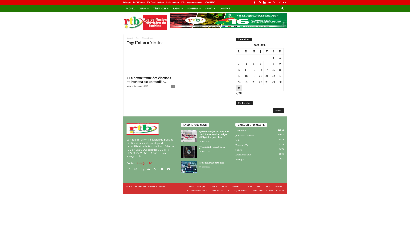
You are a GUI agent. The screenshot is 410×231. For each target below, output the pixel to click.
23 (280, 75)
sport (209, 8)
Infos (142, 8)
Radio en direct (172, 2)
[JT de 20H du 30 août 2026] (189, 152)
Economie (213, 186)
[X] (274, 2)
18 (246, 75)
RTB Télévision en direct (197, 190)
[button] (282, 8)
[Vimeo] (279, 2)
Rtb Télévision (139, 2)
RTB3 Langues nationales (191, 2)
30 (280, 82)
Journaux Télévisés (244, 135)
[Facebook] (255, 2)
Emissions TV (241, 145)
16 (280, 69)
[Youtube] (284, 2)
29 (273, 82)
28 (266, 82)
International (236, 186)
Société (238, 150)
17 (239, 75)
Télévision (159, 8)
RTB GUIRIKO (210, 2)
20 (260, 75)
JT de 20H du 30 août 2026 (212, 147)
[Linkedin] (264, 2)
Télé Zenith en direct (155, 2)
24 (239, 82)
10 (239, 69)
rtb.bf (129, 86)
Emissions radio (243, 155)
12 (253, 69)
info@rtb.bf (144, 163)
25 (246, 82)
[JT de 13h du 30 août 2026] (189, 167)
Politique (127, 2)
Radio (176, 8)
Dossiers (192, 8)
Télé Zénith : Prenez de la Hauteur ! (268, 190)
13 (260, 69)
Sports (258, 186)
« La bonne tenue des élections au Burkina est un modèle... (149, 80)
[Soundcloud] (269, 2)
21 (266, 75)
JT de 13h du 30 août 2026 (211, 163)
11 (246, 69)
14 (266, 69)
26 (253, 82)
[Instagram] (260, 2)
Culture (249, 186)
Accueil (130, 8)
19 (253, 75)
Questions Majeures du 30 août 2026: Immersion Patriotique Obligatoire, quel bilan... (214, 134)
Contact (225, 8)
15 (273, 69)
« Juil (239, 92)
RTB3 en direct (218, 190)
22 (273, 75)
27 (260, 82)
